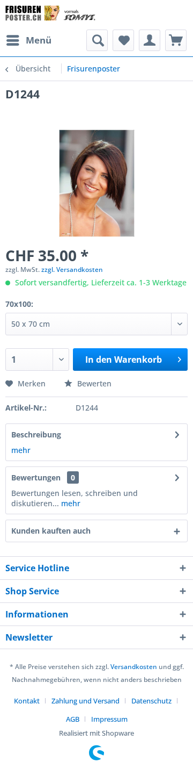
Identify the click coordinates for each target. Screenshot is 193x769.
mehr (21, 450)
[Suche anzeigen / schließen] (97, 40)
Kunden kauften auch (51, 531)
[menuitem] (28, 40)
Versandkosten (133, 666)
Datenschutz (151, 701)
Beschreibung (36, 434)
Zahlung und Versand (85, 701)
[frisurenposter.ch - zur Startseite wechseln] (50, 14)
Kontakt (27, 701)
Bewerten (93, 383)
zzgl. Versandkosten (72, 269)
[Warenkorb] (176, 40)
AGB (72, 719)
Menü (38, 40)
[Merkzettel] (123, 40)
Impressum (109, 719)
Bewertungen (36, 477)
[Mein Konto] (149, 40)
